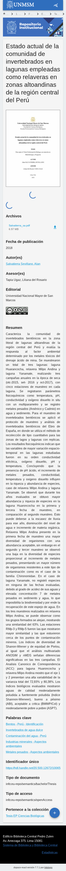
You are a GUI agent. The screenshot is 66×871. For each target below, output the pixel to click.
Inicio (7, 13)
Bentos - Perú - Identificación (24, 724)
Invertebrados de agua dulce (24, 730)
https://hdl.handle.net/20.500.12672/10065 (33, 768)
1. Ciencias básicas (18, 13)
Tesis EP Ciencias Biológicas (57, 13)
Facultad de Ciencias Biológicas (31, 13)
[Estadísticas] (55, 5)
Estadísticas (50, 852)
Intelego (48, 867)
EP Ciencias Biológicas (44, 13)
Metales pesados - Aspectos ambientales (32, 752)
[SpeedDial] (55, 813)
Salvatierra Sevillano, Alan (23, 263)
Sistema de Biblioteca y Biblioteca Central (30, 845)
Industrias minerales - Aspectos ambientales (26, 744)
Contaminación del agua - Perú (26, 735)
